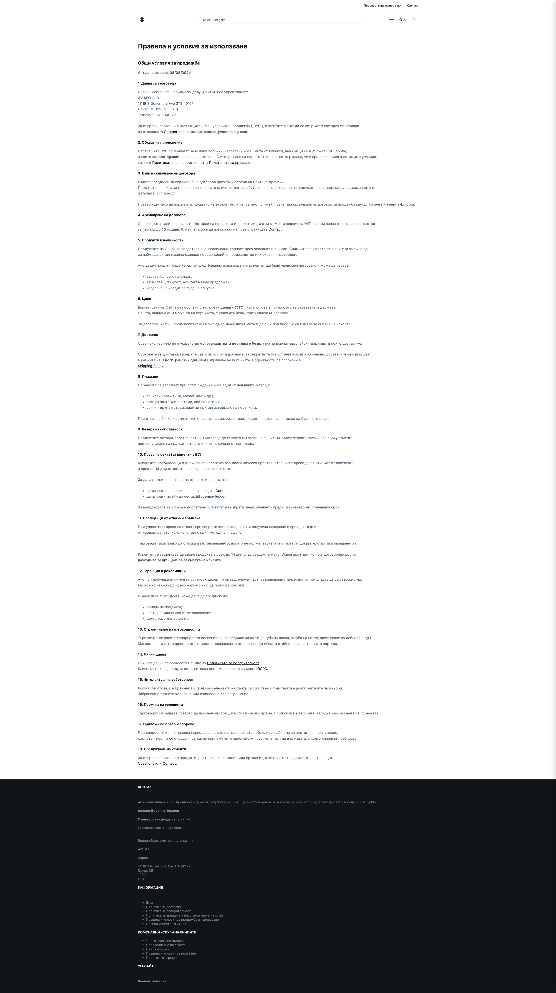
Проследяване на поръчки (382, 5)
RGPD (262, 668)
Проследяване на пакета (165, 945)
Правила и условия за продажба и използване (182, 919)
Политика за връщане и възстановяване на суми (184, 915)
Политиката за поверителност (178, 162)
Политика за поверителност (168, 911)
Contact (170, 132)
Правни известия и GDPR (166, 924)
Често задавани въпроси (165, 941)
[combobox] (197, 19)
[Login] (404, 19)
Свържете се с (158, 949)
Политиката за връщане (229, 162)
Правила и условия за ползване (171, 953)
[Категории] (391, 19)
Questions (146, 763)
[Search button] (400, 19)
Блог (150, 902)
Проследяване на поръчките (160, 828)
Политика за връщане (163, 958)
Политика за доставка (163, 907)
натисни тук (181, 819)
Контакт (412, 5)
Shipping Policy (150, 366)
